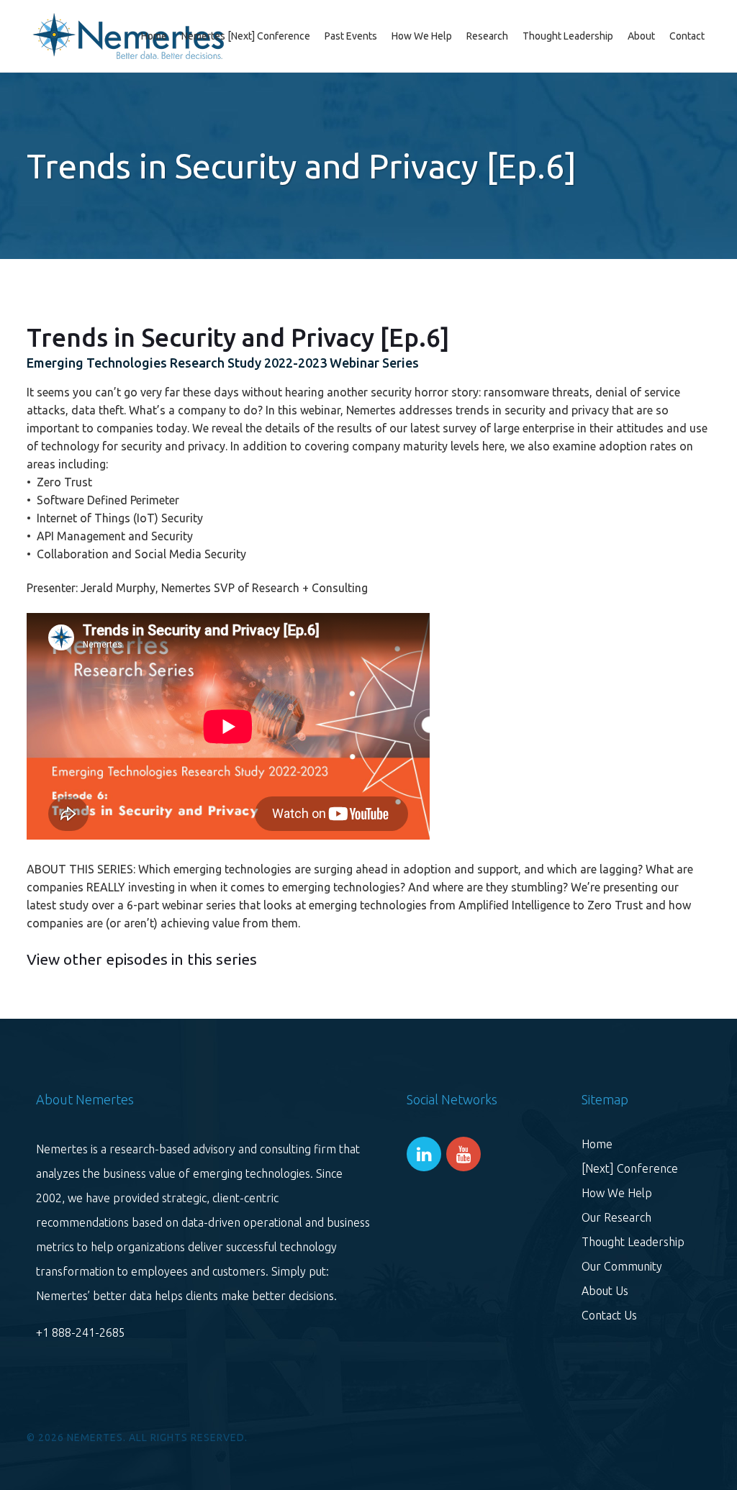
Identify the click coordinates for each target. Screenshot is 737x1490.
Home (597, 1143)
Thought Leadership (633, 1241)
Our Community (622, 1266)
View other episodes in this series (142, 959)
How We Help (617, 1192)
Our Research (616, 1217)
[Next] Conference (630, 1168)
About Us (605, 1290)
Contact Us (609, 1315)
